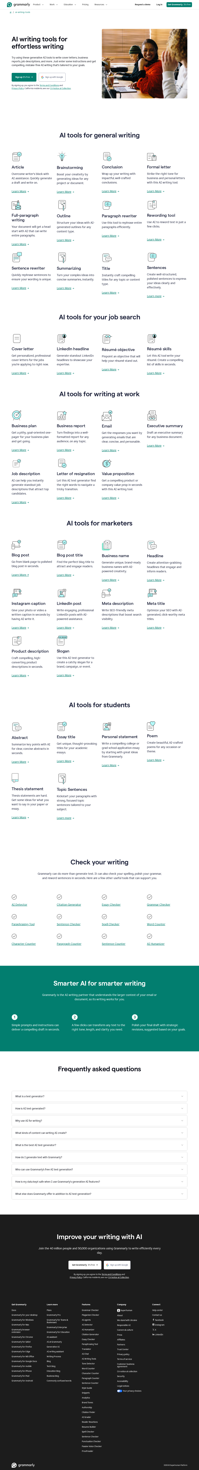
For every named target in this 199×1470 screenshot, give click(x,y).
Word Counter (156, 924)
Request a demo (142, 4)
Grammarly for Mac (20, 1325)
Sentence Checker (69, 924)
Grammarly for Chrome (22, 1337)
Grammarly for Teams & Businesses (57, 1321)
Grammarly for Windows (23, 1320)
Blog (49, 1361)
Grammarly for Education (58, 1332)
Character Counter (24, 944)
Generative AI (53, 1347)
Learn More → (20, 575)
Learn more (154, 296)
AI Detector (19, 904)
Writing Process (54, 1356)
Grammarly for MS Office (23, 1356)
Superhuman (126, 1310)
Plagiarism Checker (90, 1315)
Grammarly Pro (54, 1315)
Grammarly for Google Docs (24, 1361)
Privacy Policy (18, 88)
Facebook (159, 1320)
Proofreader (87, 1451)
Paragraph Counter (69, 944)
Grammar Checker (158, 904)
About (120, 1315)
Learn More (19, 191)
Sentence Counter (113, 944)
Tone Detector (88, 1363)
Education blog (53, 1371)
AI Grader (86, 1417)
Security (121, 1376)
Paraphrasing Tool (23, 924)
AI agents (86, 1320)
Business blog (53, 1376)
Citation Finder (88, 1412)
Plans (49, 1310)
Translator (86, 1349)
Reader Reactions (90, 1422)
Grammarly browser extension (21, 1331)
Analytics (86, 1398)
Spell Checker (110, 924)
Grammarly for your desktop (24, 1315)
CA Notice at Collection (60, 88)
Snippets (86, 1393)
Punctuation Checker (91, 1441)
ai (10, 12)
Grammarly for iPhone (22, 1371)
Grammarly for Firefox (22, 1347)
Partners (121, 1344)
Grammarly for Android (22, 1381)
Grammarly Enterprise (57, 1327)
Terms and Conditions (49, 85)
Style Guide (87, 1388)
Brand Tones (87, 1402)
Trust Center (123, 1349)
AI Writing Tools (89, 1359)
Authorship (87, 1407)
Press (119, 1335)
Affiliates (121, 1339)
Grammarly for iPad (20, 1376)
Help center (157, 1310)
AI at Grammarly (54, 1342)
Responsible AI (124, 1325)
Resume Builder (89, 1427)
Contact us (157, 1315)
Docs (14, 1310)
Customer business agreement (125, 1365)
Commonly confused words (59, 1381)
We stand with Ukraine (127, 1320)
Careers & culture (125, 1330)
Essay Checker (111, 904)
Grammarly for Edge (21, 1351)
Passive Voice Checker (92, 1446)
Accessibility (122, 1381)
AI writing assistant (55, 1351)
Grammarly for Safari (21, 1342)
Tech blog (51, 1366)
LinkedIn (159, 1334)
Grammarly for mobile (22, 1366)
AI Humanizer (156, 944)
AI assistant (52, 1337)
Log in (159, 4)
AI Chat (85, 1354)
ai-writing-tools (22, 12)
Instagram (159, 1325)
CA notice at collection (127, 1371)
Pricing (85, 4)
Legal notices (123, 1386)
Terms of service (124, 1359)
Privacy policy (123, 1354)
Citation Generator (69, 904)
